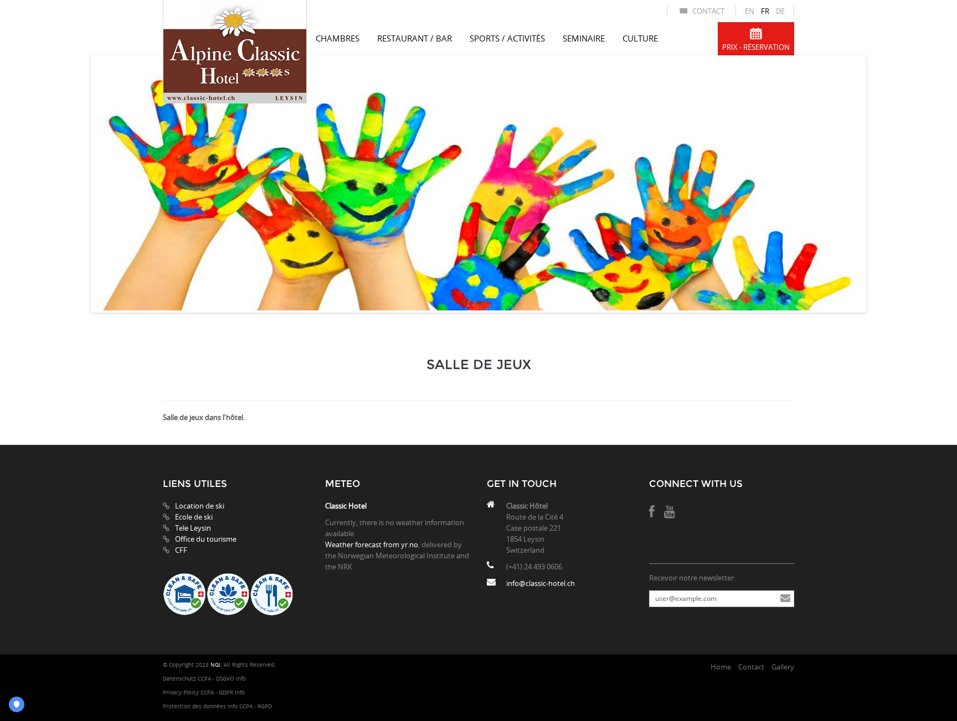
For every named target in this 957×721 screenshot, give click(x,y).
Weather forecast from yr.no (371, 544)
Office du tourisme (205, 539)
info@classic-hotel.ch (540, 583)
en (749, 11)
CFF (181, 550)
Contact (708, 11)
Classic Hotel (346, 506)
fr (765, 11)
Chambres (337, 38)
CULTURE (640, 38)
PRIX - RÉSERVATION (756, 47)
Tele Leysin (193, 528)
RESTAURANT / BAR (414, 38)
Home (721, 667)
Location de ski (199, 506)
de (780, 11)
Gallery (782, 667)
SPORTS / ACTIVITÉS (507, 38)
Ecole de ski (194, 517)
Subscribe (785, 599)
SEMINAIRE (584, 38)
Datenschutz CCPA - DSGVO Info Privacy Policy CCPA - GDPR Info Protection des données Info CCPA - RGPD (217, 692)
